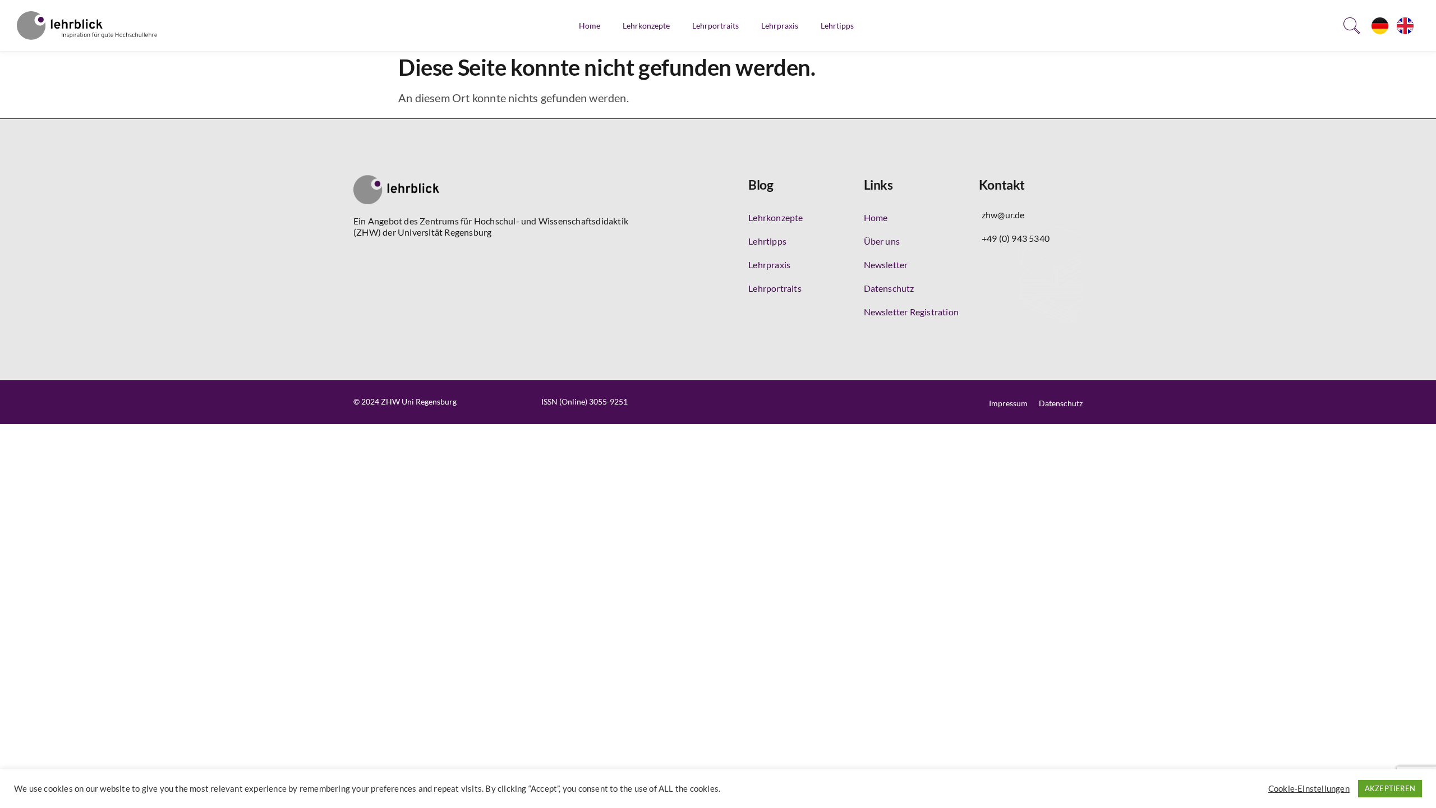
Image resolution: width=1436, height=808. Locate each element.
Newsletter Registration (911, 311)
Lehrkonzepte (646, 25)
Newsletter (886, 264)
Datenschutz (889, 288)
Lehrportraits (715, 25)
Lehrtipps (837, 25)
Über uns (882, 241)
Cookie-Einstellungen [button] (1309, 788)
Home (589, 25)
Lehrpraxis (779, 25)
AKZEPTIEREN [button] (1390, 788)
